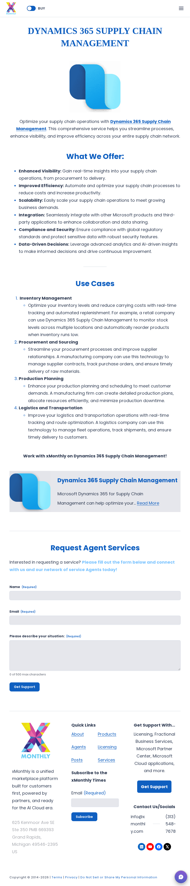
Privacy (71, 877)
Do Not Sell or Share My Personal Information (118, 877)
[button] (181, 877)
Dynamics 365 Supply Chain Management (117, 480)
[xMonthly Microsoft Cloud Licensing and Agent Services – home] (11, 8)
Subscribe (84, 816)
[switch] (31, 8)
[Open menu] (181, 8)
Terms (57, 877)
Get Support (24, 686)
